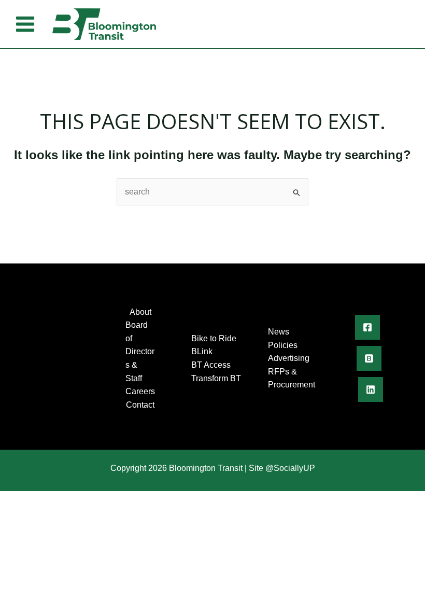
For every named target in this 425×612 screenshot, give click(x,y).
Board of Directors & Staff (139, 351)
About (140, 312)
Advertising (288, 358)
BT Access (211, 364)
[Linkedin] (370, 389)
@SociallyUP (290, 468)
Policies (283, 345)
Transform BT (216, 378)
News (278, 331)
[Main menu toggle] (25, 24)
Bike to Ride (213, 338)
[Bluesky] (369, 358)
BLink (201, 351)
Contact (140, 404)
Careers (140, 391)
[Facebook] (367, 327)
